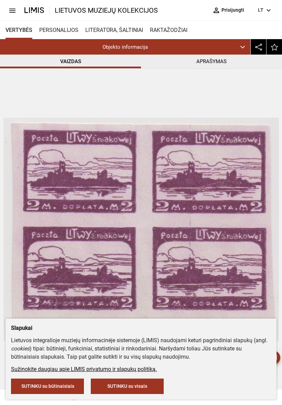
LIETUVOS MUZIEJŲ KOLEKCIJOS (106, 10)
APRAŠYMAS (211, 61)
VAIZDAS (70, 61)
